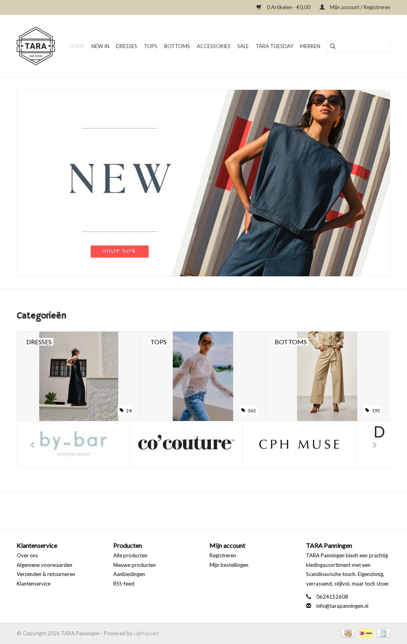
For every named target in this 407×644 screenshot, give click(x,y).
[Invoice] (382, 632)
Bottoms (177, 46)
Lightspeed (146, 633)
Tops (150, 46)
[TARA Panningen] (36, 46)
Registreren (222, 555)
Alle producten (130, 555)
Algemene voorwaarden (44, 565)
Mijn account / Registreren (359, 7)
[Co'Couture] (73, 444)
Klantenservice (33, 583)
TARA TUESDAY (274, 46)
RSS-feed (123, 583)
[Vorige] (32, 444)
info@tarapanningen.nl (342, 606)
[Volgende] (374, 444)
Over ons (27, 555)
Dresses (126, 46)
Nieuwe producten (134, 565)
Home (77, 46)
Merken (310, 46)
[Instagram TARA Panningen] (210, 509)
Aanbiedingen (129, 574)
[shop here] (203, 183)
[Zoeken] (333, 46)
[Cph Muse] (186, 444)
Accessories (214, 46)
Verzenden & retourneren (46, 574)
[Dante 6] (299, 444)
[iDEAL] (365, 632)
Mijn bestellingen (228, 565)
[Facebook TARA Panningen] (196, 509)
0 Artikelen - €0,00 (289, 7)
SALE (243, 46)
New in (100, 46)
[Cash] (347, 632)
